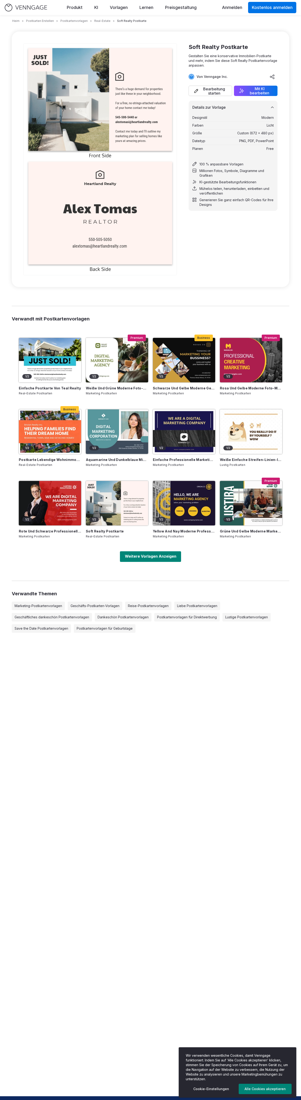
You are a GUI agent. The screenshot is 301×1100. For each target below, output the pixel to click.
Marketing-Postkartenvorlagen (38, 606)
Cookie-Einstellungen (211, 1089)
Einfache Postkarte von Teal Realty (50, 388)
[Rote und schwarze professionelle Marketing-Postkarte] (50, 503)
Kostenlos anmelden (272, 7)
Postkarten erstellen (40, 21)
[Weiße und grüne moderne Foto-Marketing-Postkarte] (117, 360)
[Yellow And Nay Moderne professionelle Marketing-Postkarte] (184, 503)
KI (96, 7)
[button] (210, 91)
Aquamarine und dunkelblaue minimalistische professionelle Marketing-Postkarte (117, 460)
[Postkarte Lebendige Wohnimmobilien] (50, 431)
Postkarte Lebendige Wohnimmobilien (50, 460)
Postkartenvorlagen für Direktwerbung (187, 617)
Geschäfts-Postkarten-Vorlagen (95, 606)
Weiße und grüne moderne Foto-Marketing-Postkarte (117, 388)
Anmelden (232, 7)
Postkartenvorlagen (74, 21)
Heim (16, 21)
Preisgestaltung (181, 7)
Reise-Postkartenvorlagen (148, 606)
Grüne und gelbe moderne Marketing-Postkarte (251, 531)
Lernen (146, 7)
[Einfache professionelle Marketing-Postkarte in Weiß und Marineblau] (184, 431)
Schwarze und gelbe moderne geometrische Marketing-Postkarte (184, 388)
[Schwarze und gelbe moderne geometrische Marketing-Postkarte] (184, 360)
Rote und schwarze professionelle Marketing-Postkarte (50, 531)
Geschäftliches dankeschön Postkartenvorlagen (52, 617)
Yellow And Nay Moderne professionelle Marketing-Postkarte (184, 531)
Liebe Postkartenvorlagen (197, 606)
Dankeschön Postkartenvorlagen (123, 617)
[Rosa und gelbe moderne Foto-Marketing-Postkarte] (251, 360)
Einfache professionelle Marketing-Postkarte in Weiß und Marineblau (184, 460)
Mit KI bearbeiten (259, 90)
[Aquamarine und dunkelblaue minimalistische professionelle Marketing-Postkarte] (117, 431)
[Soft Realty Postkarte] (117, 503)
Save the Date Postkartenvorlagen (41, 628)
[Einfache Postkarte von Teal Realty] (50, 360)
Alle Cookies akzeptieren (265, 1089)
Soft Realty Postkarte (105, 531)
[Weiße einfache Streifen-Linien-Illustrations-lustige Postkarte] (251, 431)
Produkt (75, 7)
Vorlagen (119, 7)
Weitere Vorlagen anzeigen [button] (150, 556)
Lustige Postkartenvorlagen (246, 617)
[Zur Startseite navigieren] (26, 8)
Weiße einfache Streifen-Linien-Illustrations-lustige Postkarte (251, 460)
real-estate (102, 21)
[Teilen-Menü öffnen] (272, 77)
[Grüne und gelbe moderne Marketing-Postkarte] (251, 503)
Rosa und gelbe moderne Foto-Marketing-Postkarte (251, 388)
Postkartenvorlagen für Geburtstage (105, 628)
